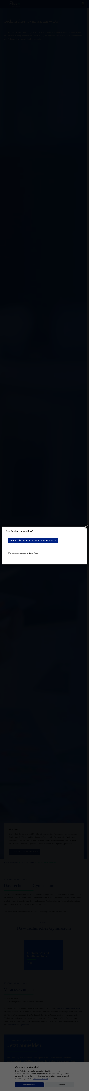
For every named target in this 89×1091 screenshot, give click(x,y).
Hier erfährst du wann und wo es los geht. (33, 540)
